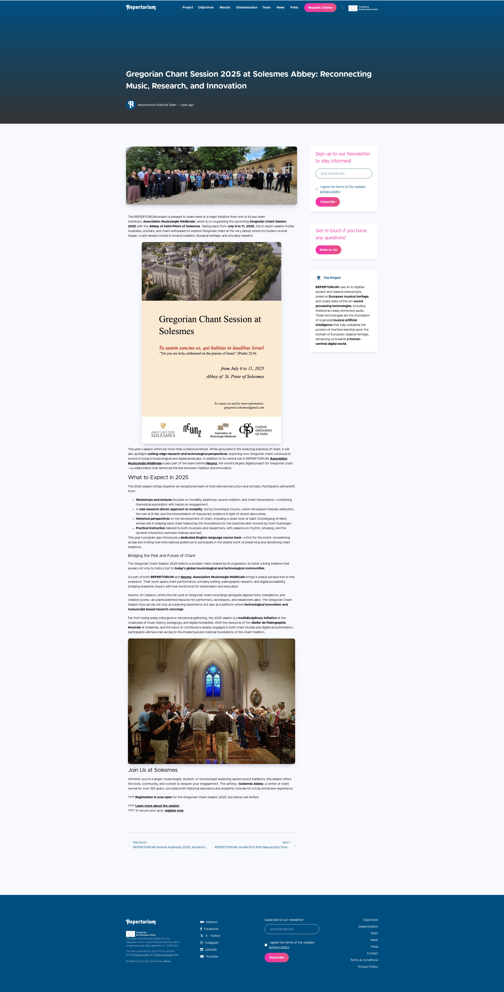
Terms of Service (164, 955)
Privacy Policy (142, 955)
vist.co (167, 961)
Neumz (211, 463)
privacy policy (330, 191)
